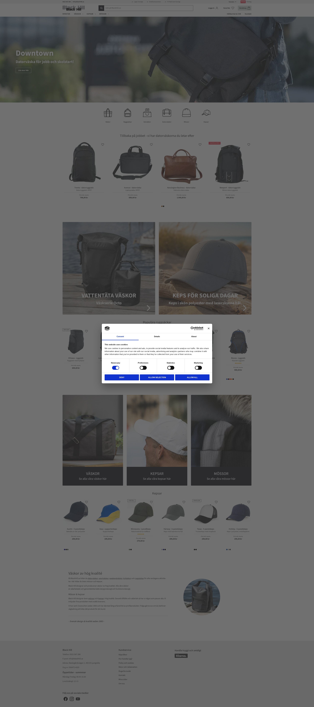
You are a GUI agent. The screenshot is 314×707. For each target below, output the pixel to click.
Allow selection (157, 377)
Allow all (192, 377)
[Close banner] (208, 328)
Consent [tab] (120, 336)
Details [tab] (157, 336)
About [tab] (193, 336)
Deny (121, 377)
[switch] (143, 368)
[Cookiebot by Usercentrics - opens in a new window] (192, 328)
